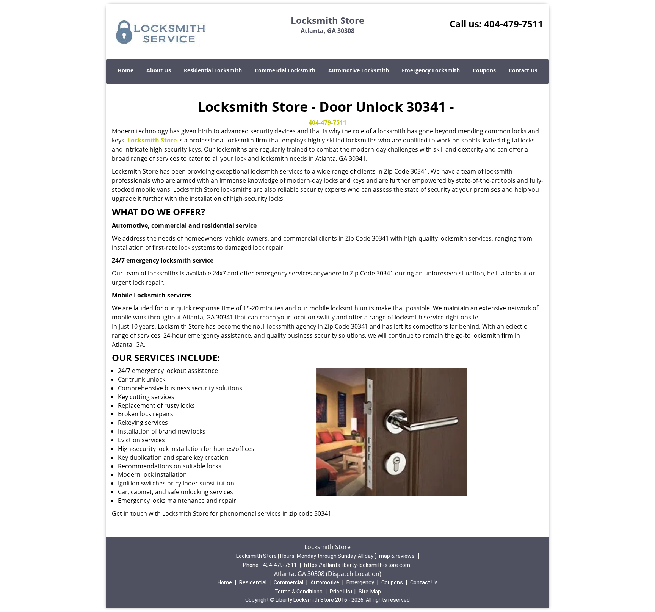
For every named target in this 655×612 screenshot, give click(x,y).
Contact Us (523, 70)
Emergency (360, 582)
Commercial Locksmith (285, 70)
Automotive (324, 582)
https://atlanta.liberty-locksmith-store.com (357, 565)
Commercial (288, 582)
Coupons (484, 70)
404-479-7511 (513, 23)
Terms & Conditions (298, 592)
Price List (341, 592)
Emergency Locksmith (431, 70)
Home (125, 70)
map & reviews (397, 556)
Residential (252, 582)
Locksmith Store (152, 140)
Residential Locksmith (213, 70)
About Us (158, 70)
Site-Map (370, 592)
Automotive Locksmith (358, 70)
